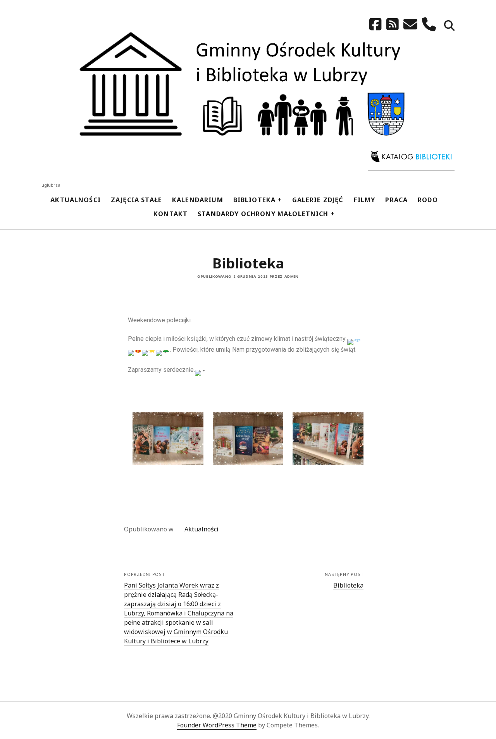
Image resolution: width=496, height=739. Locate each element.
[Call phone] (429, 24)
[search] (449, 26)
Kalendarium (197, 199)
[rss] (392, 24)
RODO (428, 199)
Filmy (364, 199)
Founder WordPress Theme (217, 725)
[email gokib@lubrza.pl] (410, 24)
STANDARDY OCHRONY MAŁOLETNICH (263, 213)
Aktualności (75, 199)
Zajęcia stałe (136, 199)
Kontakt (170, 213)
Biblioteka (254, 199)
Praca (396, 199)
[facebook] (375, 24)
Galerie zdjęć (318, 199)
